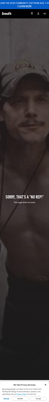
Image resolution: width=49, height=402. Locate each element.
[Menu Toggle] (44, 13)
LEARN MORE (25, 6)
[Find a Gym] (31, 13)
